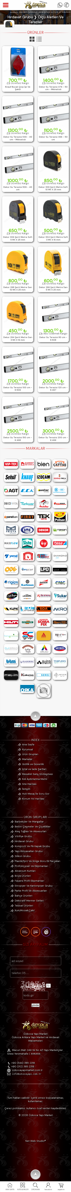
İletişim (26, 789)
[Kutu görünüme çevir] (32, 41)
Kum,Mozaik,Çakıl (24, 910)
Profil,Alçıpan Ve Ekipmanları (31, 866)
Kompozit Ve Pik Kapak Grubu (32, 846)
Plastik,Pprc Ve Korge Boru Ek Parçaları (37, 861)
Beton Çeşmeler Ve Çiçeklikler (33, 826)
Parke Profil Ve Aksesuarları (31, 890)
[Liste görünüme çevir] (39, 41)
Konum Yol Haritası (33, 798)
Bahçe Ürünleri (23, 895)
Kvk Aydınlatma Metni (34, 779)
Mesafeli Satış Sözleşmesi (37, 774)
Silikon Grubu (23, 856)
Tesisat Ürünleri (24, 905)
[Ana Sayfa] (35, 8)
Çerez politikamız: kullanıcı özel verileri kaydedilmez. (36, 1108)
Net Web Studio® (35, 1141)
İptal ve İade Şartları (34, 769)
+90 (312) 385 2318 (22, 1066)
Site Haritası (29, 784)
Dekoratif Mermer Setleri (29, 900)
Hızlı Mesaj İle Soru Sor (35, 793)
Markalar (27, 759)
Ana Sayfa (28, 744)
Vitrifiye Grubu (23, 836)
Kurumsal (27, 749)
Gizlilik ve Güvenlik (33, 764)
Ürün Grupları (30, 754)
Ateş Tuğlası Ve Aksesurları (30, 831)
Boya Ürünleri (23, 875)
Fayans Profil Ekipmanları (29, 880)
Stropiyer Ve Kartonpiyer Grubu (33, 885)
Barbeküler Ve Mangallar (29, 821)
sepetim (61, 1189)
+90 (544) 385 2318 (23, 1062)
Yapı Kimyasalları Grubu (29, 851)
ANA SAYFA (9, 1189)
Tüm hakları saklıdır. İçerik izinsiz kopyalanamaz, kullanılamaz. (35, 1099)
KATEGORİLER (22, 1189)
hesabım (48, 1189)
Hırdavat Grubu (24, 841)
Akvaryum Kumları (25, 870)
